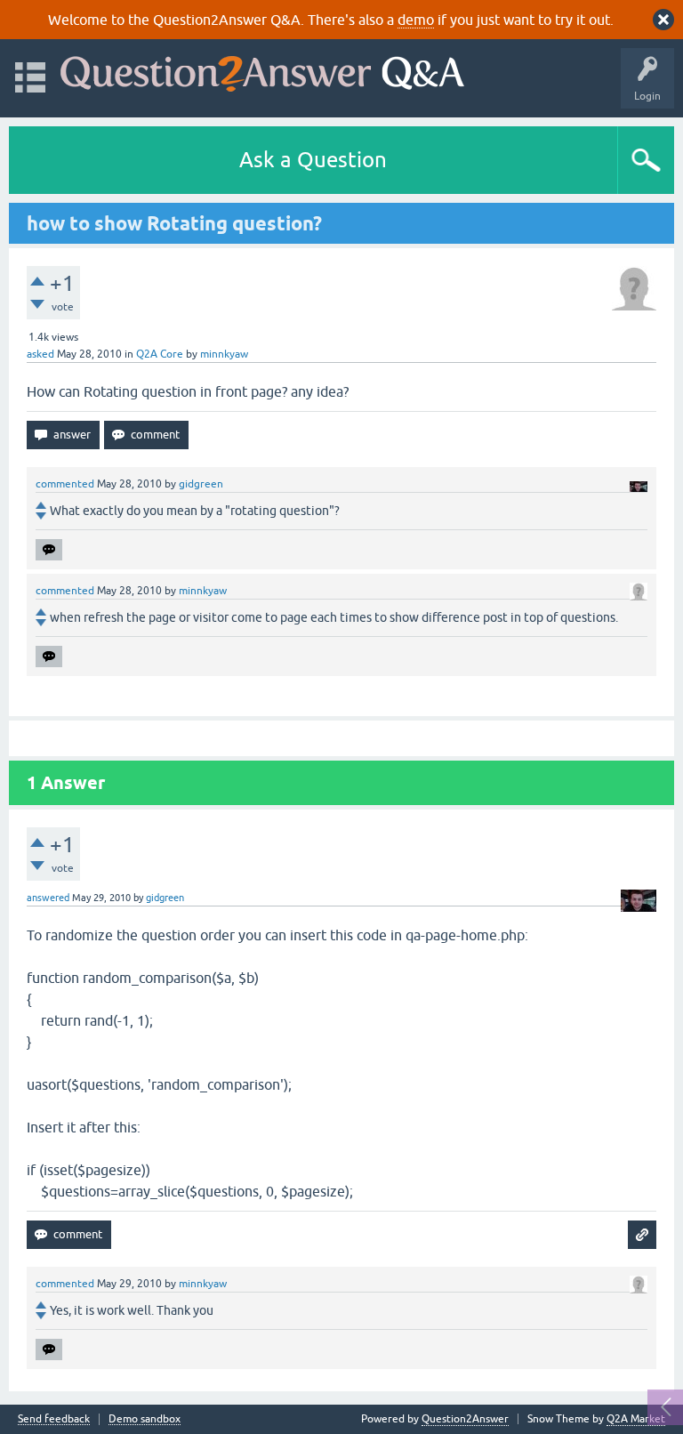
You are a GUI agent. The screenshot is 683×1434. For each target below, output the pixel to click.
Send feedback (54, 1419)
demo (416, 20)
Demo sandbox (144, 1419)
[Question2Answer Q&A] (262, 70)
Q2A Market (636, 1419)
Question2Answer (465, 1419)
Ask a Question (313, 160)
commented (65, 484)
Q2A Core (159, 354)
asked (40, 354)
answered (48, 897)
